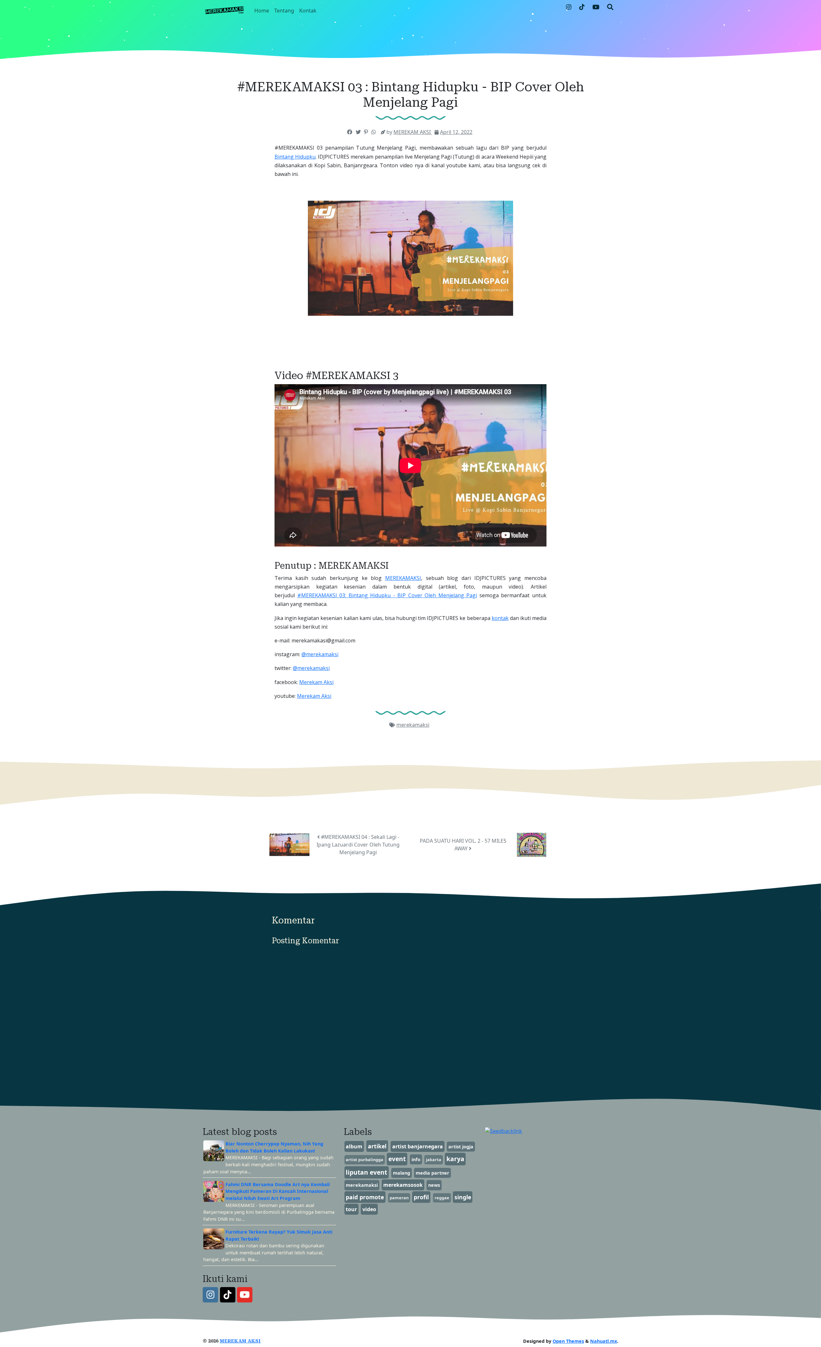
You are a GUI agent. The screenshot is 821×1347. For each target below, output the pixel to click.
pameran (399, 1198)
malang (401, 1173)
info (415, 1159)
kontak (500, 618)
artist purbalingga (364, 1159)
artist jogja (460, 1147)
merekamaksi (412, 724)
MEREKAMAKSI (403, 578)
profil (421, 1197)
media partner (432, 1173)
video (369, 1209)
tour (351, 1209)
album (354, 1146)
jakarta (433, 1159)
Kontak (308, 10)
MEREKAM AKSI (240, 1341)
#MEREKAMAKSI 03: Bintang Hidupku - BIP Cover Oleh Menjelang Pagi (387, 595)
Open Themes (568, 1341)
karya (455, 1158)
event (397, 1158)
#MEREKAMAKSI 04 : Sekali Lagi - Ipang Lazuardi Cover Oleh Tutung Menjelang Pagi (358, 844)
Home (261, 10)
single (462, 1197)
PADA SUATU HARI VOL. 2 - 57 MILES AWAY (463, 844)
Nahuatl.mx (603, 1341)
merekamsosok (403, 1184)
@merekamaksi (319, 654)
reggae (442, 1198)
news (434, 1185)
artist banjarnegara (417, 1146)
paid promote (365, 1197)
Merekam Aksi (316, 682)
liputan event (366, 1172)
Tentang (284, 10)
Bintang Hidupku (295, 156)
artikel (377, 1146)
